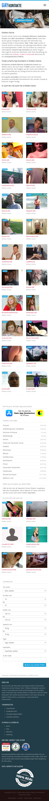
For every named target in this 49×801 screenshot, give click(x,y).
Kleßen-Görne (6, 112)
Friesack (24, 425)
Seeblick (24, 446)
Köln (7, 729)
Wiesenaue (24, 450)
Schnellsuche (10, 708)
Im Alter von (7, 595)
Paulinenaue (24, 471)
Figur (4, 639)
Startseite (5, 675)
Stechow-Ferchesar (24, 432)
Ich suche (6, 587)
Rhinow (24, 453)
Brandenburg (23, 675)
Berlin (8, 726)
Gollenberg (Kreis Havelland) (24, 429)
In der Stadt (7, 656)
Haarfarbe (6, 647)
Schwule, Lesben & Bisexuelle (23, 54)
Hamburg (9, 735)
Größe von (7, 610)
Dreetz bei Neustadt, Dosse (24, 443)
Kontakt (20, 798)
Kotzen (24, 439)
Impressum (37, 798)
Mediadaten (12, 798)
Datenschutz (28, 798)
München (9, 732)
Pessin (24, 464)
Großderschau (24, 457)
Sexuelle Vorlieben (12, 717)
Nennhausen (24, 460)
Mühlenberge (24, 436)
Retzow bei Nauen (24, 474)
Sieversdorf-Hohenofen (24, 467)
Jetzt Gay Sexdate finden (35, 665)
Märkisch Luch (24, 478)
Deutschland (13, 675)
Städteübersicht (11, 711)
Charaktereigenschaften (14, 714)
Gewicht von (7, 624)
